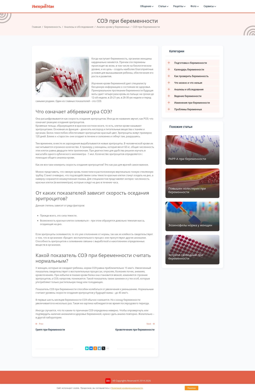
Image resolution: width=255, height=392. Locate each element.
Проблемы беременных (188, 109)
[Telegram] (99, 348)
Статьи (162, 6)
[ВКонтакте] (91, 348)
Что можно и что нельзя (188, 82)
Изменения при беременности (192, 102)
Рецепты (178, 6)
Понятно (191, 388)
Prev (40, 323)
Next (149, 323)
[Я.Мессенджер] (87, 348)
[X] (103, 348)
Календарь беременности (189, 69)
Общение (146, 6)
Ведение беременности (187, 96)
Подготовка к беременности (190, 62)
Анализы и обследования (188, 89)
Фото (194, 6)
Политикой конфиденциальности (127, 388)
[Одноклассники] (95, 348)
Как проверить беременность (191, 76)
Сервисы (209, 6)
